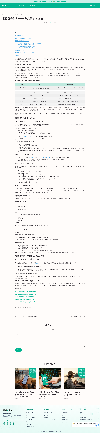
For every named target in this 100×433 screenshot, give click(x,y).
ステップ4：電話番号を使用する (25, 48)
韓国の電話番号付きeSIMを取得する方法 (24, 299)
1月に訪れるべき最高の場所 (77, 316)
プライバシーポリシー (67, 415)
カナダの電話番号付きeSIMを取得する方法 (25, 297)
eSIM (10, 14)
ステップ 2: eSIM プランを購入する (26, 44)
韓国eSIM (28, 422)
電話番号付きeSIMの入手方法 (22, 40)
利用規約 (46, 417)
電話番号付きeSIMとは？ (21, 35)
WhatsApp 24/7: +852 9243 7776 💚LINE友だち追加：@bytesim (51, 1)
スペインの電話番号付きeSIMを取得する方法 (25, 302)
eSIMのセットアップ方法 (86, 419)
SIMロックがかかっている (32, 139)
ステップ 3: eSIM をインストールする (26, 46)
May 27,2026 (42, 398)
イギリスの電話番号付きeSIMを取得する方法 (25, 294)
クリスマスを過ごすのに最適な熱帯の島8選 (26, 316)
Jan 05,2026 (66, 398)
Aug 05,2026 (17, 398)
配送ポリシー (65, 419)
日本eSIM (28, 415)
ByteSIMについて (48, 412)
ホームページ (4, 14)
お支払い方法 (65, 412)
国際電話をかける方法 (20, 50)
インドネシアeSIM (30, 417)
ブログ (81, 412)
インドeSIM (29, 419)
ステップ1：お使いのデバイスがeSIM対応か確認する (30, 43)
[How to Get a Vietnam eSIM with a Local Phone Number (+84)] (74, 378)
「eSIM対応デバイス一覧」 (29, 136)
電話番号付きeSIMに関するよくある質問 (24, 53)
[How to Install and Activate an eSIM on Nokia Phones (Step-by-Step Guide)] (25, 378)
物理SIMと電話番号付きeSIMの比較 (23, 38)
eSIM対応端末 (83, 417)
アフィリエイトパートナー (50, 419)
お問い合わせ (47, 415)
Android (48, 157)
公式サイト (30, 157)
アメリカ (50, 159)
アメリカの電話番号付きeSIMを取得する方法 (25, 291)
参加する (18, 350)
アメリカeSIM (29, 412)
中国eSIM (28, 424)
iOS (43, 157)
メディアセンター (48, 422)
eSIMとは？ (83, 415)
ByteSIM (37, 263)
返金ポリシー (65, 417)
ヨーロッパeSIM (30, 426)
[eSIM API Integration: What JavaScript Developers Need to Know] (50, 378)
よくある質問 (65, 422)
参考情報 (17, 55)
